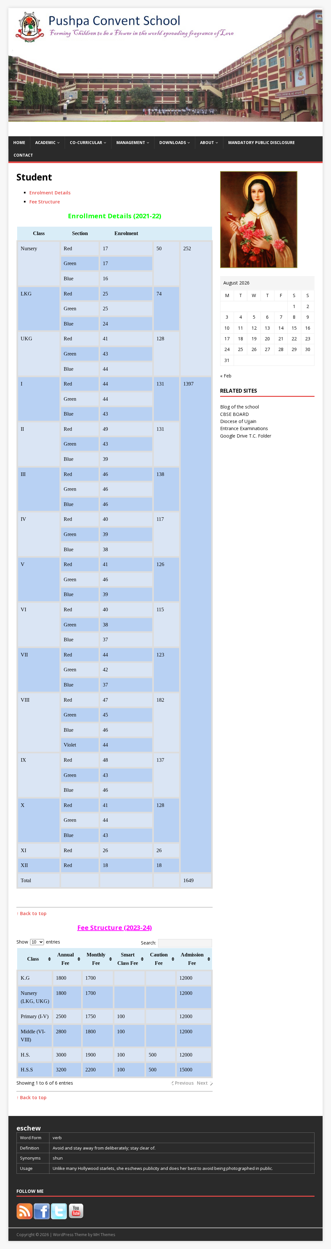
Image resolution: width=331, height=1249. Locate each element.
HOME (19, 142)
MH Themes (104, 1234)
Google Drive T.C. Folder (245, 436)
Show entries (38, 942)
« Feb (225, 376)
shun (58, 1158)
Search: (148, 943)
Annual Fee (65, 959)
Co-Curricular (86, 142)
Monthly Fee (96, 959)
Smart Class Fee (127, 959)
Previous (184, 1083)
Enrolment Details (49, 193)
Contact (23, 155)
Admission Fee (192, 959)
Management (130, 142)
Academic (45, 142)
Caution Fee (159, 959)
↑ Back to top (31, 913)
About (207, 142)
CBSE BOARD (234, 414)
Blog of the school (239, 407)
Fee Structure (44, 202)
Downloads (172, 142)
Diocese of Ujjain (238, 421)
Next (202, 1083)
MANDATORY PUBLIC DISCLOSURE (261, 142)
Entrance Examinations (244, 428)
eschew (28, 1128)
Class (33, 959)
